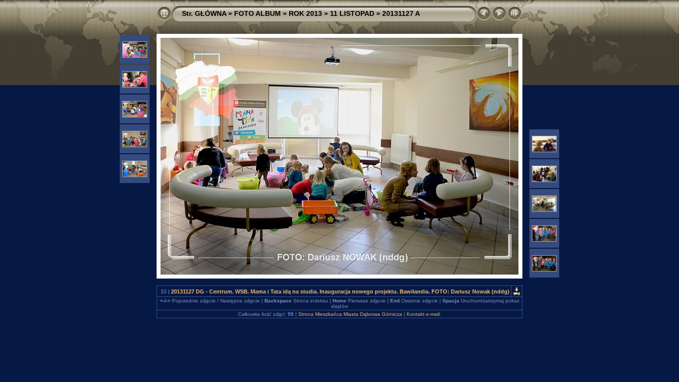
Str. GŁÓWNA (204, 13)
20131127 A (401, 13)
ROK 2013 (305, 13)
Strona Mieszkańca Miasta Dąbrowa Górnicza (350, 314)
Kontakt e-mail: (424, 314)
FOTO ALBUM (257, 13)
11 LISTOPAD (352, 13)
